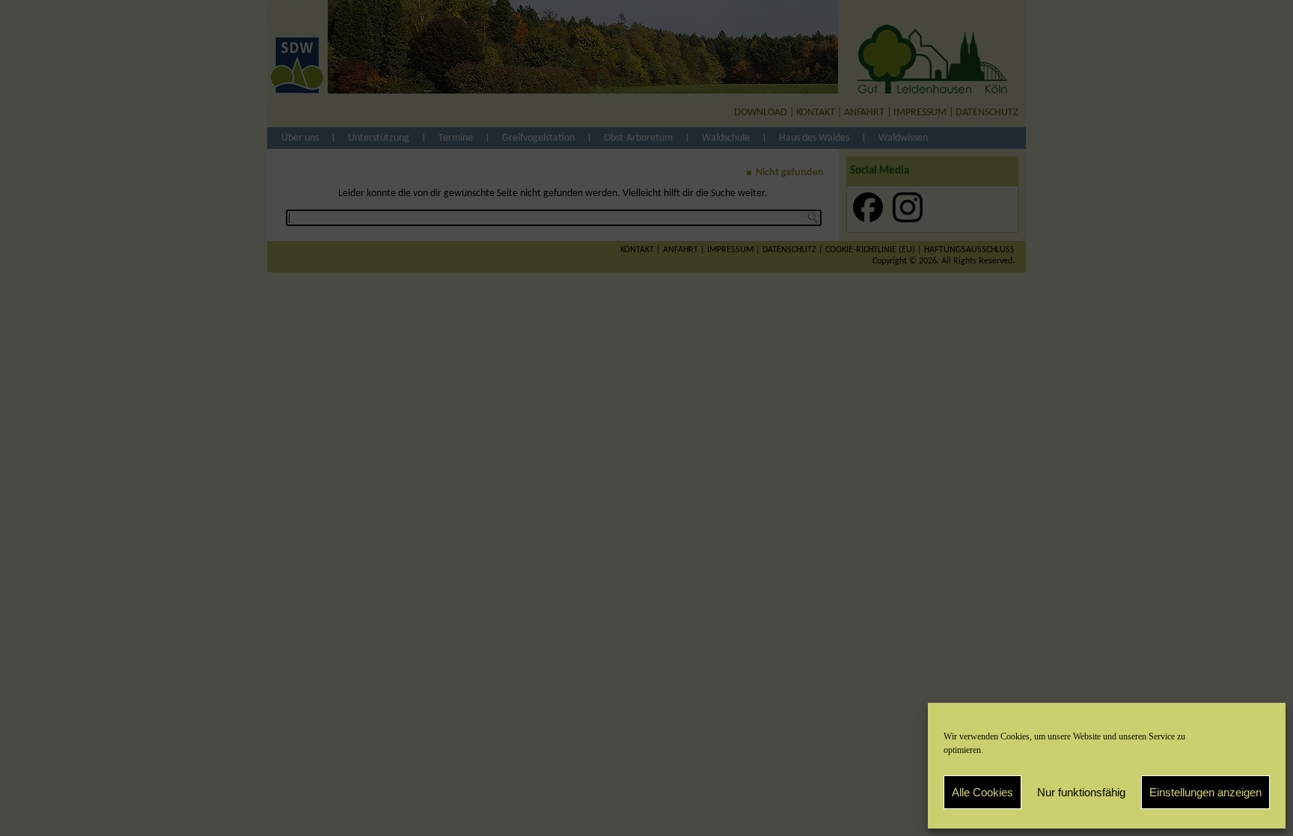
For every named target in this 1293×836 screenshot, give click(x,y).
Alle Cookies (982, 792)
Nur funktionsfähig (1081, 792)
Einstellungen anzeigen (1205, 792)
